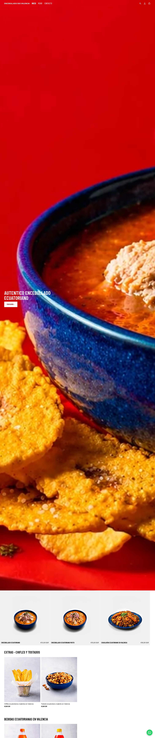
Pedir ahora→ (11, 304)
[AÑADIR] (47, 637)
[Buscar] (140, 3)
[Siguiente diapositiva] (148, 617)
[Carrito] (149, 3)
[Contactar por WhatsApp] (149, 732)
